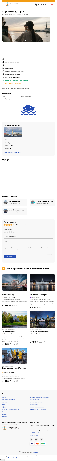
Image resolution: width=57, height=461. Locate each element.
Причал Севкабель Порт (44, 201)
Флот (3, 404)
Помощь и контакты (35, 411)
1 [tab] (25, 40)
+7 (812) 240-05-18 (40, 5)
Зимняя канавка (14, 201)
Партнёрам (5, 411)
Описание (5, 88)
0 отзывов (5, 14)
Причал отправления (26, 96)
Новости (4, 414)
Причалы (4, 402)
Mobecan (36, 452)
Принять (2, 460)
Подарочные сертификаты (9, 399)
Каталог (4, 397)
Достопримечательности (20, 88)
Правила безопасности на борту (38, 409)
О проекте (4, 416)
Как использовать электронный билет (39, 397)
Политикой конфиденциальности (16, 458)
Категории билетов (34, 399)
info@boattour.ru (34, 435)
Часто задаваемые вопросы (37, 407)
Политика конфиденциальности (10, 409)
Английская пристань (16, 210)
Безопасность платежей (36, 402)
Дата (3, 96)
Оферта (4, 407)
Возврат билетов (34, 404)
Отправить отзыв (10, 256)
